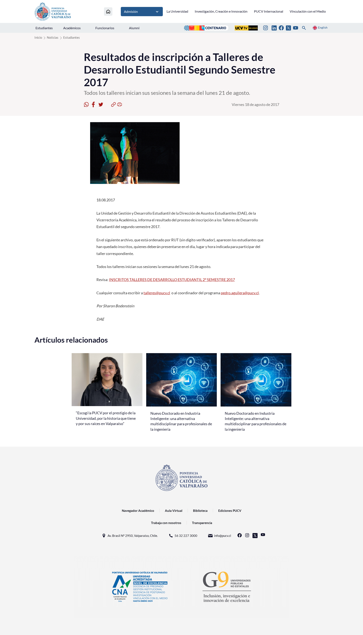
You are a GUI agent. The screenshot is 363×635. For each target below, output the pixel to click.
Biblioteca (200, 510)
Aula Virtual (173, 510)
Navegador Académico (138, 510)
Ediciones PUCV (229, 510)
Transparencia (202, 523)
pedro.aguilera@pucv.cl (240, 292)
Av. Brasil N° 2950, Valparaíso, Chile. (133, 535)
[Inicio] (108, 11)
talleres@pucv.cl (156, 292)
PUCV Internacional (268, 11)
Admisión (131, 11)
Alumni (134, 28)
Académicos (72, 28)
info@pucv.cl (222, 535)
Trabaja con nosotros (166, 523)
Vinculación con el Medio (308, 11)
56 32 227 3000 (186, 535)
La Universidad (177, 11)
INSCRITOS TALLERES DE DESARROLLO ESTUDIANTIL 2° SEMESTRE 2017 (172, 279)
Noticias (52, 37)
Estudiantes (44, 28)
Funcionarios (104, 28)
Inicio (38, 37)
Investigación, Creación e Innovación (221, 11)
